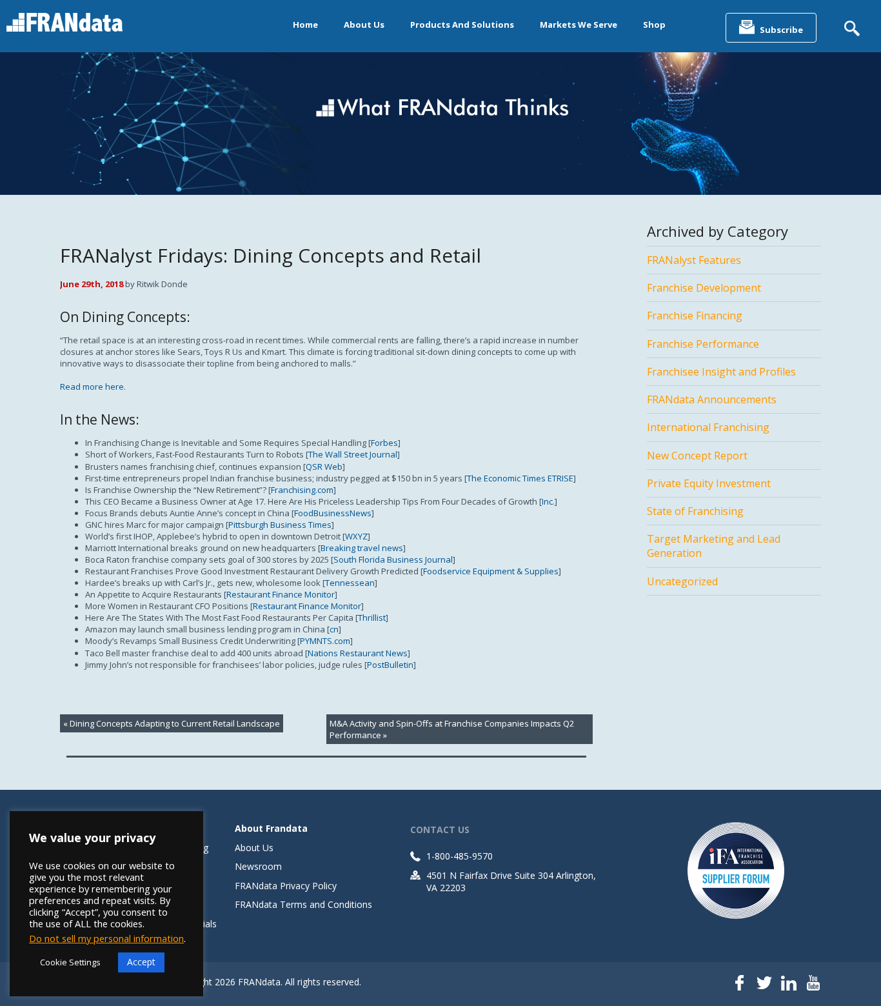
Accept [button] (141, 962)
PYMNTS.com (325, 641)
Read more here (92, 386)
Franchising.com (302, 490)
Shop (654, 24)
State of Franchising (695, 511)
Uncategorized (682, 581)
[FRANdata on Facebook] (739, 984)
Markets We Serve (578, 24)
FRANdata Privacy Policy (286, 886)
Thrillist (372, 617)
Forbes (384, 442)
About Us (364, 24)
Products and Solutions (462, 24)
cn (334, 629)
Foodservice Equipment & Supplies (491, 571)
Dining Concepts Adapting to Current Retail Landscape (175, 723)
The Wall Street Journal (352, 454)
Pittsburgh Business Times (280, 524)
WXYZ (356, 536)
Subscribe (781, 29)
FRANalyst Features (694, 260)
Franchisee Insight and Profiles (721, 372)
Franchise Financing (694, 315)
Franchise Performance (703, 344)
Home (305, 24)
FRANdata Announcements (712, 399)
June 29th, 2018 (91, 284)
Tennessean (350, 583)
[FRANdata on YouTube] (813, 984)
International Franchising (708, 427)
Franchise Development (704, 288)
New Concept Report (697, 455)
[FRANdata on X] (764, 984)
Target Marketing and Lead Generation (713, 546)
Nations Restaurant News (358, 653)
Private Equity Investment (709, 483)
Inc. (548, 501)
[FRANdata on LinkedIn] (789, 984)
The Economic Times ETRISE (520, 478)
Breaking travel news (362, 548)
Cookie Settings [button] (70, 962)
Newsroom (258, 866)
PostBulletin (390, 664)
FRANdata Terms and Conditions (303, 904)
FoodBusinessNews (332, 513)
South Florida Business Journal (393, 559)
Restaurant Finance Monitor (280, 594)
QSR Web (324, 466)
